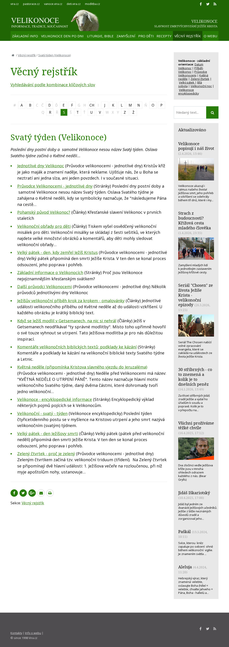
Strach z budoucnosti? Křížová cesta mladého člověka (194, 220)
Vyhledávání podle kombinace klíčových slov (53, 84)
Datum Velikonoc (190, 66)
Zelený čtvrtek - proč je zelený (46, 453)
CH (91, 105)
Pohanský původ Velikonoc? (43, 212)
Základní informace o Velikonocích (50, 272)
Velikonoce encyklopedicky (188, 91)
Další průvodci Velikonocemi (44, 286)
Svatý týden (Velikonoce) (54, 55)
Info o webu (33, 633)
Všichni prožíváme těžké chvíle (196, 425)
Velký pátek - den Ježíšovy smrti (47, 433)
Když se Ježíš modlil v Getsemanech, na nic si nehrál (66, 320)
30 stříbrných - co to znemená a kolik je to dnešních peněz (195, 377)
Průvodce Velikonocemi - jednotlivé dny (55, 186)
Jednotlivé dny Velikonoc (40, 165)
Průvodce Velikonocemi (192, 73)
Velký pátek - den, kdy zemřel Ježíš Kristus (57, 252)
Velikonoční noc (201, 86)
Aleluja (185, 567)
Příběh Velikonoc (190, 70)
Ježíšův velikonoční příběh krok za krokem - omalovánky (71, 300)
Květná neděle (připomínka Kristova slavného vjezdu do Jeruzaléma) (82, 367)
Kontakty (16, 633)
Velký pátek (187, 82)
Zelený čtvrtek (200, 79)
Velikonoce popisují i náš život (196, 146)
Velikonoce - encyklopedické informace (54, 399)
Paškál (184, 531)
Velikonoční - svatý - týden (42, 413)
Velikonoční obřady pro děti (44, 226)
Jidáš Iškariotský (194, 492)
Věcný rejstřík (27, 55)
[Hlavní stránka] (13, 55)
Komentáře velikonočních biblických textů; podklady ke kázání (77, 347)
